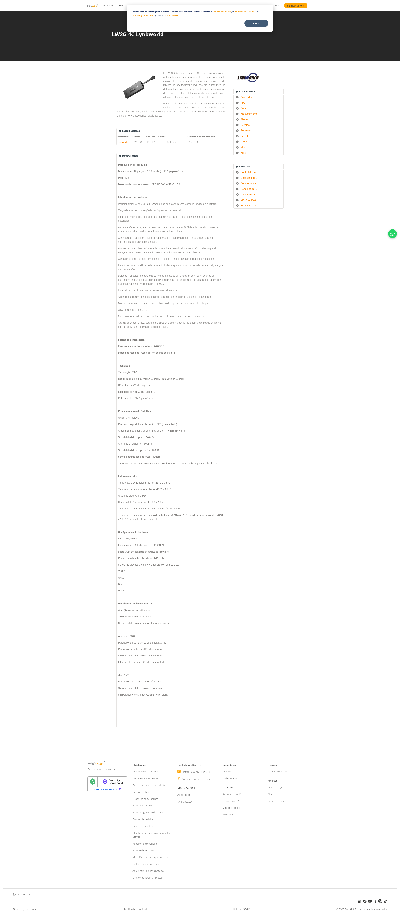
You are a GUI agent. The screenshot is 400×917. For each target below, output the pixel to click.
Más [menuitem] (243, 152)
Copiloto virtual (141, 791)
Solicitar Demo (294, 5)
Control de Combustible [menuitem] (250, 172)
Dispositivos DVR (231, 801)
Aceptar (256, 23)
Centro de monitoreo (143, 826)
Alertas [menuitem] (244, 119)
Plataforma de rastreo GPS (195, 771)
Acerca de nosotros (278, 771)
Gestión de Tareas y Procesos (148, 877)
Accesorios (228, 814)
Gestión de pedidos (142, 819)
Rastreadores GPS (232, 794)
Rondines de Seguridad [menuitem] (250, 188)
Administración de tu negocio (148, 870)
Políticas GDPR (241, 909)
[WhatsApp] (392, 233)
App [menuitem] (243, 102)
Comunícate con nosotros (101, 769)
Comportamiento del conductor (149, 785)
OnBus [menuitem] (244, 141)
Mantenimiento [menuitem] (249, 113)
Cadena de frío (230, 778)
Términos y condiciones (25, 909)
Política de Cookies (222, 11)
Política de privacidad (135, 909)
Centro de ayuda (276, 787)
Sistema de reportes (143, 850)
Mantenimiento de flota (145, 771)
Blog (270, 794)
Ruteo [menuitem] (244, 108)
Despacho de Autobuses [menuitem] (250, 177)
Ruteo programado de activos (148, 812)
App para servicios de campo (196, 778)
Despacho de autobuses (145, 798)
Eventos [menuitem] (245, 125)
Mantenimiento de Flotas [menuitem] (250, 205)
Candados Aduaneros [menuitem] (250, 194)
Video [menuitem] (244, 147)
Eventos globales (277, 801)
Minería (226, 771)
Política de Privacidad (245, 11)
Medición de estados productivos (150, 857)
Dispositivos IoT (231, 807)
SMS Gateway (185, 801)
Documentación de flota (145, 778)
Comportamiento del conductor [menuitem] (250, 183)
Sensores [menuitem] (246, 130)
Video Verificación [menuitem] (250, 200)
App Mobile (184, 794)
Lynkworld (123, 142)
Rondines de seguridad (144, 843)
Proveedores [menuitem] (247, 97)
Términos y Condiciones (143, 15)
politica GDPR (172, 15)
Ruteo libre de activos (144, 805)
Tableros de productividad (146, 864)
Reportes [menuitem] (245, 136)
